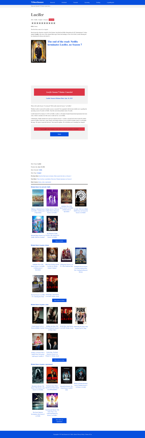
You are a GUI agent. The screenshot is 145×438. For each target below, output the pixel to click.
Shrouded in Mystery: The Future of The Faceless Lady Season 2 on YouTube (38, 387)
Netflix (40, 170)
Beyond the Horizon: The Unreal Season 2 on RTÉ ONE (66, 388)
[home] (37, 2)
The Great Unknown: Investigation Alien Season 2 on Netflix (38, 414)
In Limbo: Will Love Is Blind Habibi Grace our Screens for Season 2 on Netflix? (81, 210)
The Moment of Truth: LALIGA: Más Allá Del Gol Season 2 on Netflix (52, 235)
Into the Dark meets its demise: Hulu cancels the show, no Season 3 (55, 176)
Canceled (75, 2)
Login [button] (108, 2)
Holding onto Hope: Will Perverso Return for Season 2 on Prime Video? (52, 328)
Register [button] (112, 2)
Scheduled (64, 2)
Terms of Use (88, 434)
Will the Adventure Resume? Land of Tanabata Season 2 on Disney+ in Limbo (81, 385)
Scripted (39, 173)
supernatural (48, 182)
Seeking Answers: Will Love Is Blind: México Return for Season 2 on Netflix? (52, 210)
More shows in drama (59, 300)
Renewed (52, 2)
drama (39, 182)
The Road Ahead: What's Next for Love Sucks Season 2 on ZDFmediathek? (52, 387)
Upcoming (87, 2)
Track (59, 134)
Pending (98, 2)
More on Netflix (59, 241)
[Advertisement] (59, 73)
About (75, 434)
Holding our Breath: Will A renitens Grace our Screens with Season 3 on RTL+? (37, 354)
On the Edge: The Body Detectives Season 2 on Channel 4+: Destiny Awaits (52, 354)
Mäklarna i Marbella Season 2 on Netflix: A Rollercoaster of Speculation (38, 210)
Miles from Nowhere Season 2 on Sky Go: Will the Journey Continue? (52, 266)
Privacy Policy (81, 434)
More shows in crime (59, 360)
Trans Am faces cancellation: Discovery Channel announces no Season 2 (54, 179)
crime (43, 182)
